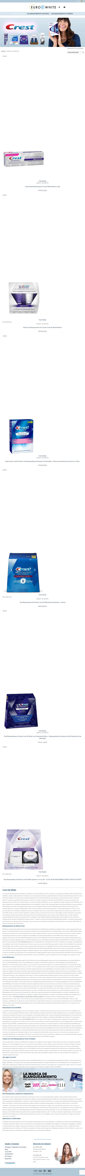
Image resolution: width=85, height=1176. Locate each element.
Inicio (3, 51)
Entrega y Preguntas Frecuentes (15, 1147)
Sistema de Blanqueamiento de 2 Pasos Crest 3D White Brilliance (42, 327)
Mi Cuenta (8, 1156)
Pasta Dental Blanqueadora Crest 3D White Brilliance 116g (42, 186)
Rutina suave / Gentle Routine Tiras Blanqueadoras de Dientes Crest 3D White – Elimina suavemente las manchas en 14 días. (42, 461)
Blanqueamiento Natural (38, 13)
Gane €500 (8, 1151)
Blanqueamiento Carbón (62, 13)
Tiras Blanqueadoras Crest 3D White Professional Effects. (28, 996)
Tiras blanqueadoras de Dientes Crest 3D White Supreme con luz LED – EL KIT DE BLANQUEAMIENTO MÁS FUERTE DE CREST (42, 879)
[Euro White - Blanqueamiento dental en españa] (42, 7)
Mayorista (8, 1159)
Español (79, 1)
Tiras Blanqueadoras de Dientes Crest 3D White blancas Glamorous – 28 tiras (42, 602)
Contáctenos (9, 1154)
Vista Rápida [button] (42, 181)
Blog (6, 1149)
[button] (59, 7)
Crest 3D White (18, 13)
